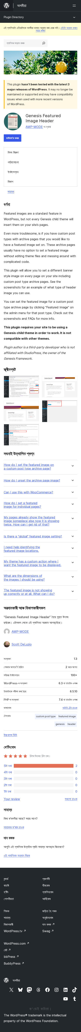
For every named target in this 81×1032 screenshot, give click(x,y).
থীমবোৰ (46, 885)
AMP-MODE (34, 127)
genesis (60, 724)
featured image (67, 716)
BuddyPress (14, 963)
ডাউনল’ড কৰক (12, 138)
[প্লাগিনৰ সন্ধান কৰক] (43, 43)
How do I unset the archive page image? (32, 480)
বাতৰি (6, 885)
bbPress (11, 957)
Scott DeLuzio (22, 644)
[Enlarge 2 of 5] (34, 406)
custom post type (46, 716)
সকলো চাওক (71, 799)
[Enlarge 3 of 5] (34, 429)
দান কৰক (48, 924)
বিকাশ (10, 181)
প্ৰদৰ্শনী (46, 879)
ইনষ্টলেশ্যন (13, 172)
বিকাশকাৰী (8, 924)
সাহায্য (11, 191)
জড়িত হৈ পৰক (49, 911)
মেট (7, 950)
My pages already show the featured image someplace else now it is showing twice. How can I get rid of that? (31, 521)
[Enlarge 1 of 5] (34, 381)
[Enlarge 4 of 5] (72, 381)
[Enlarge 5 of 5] (72, 405)
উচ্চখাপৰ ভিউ (10, 735)
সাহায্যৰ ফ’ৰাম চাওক (14, 827)
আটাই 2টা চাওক (70, 707)
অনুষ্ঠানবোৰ (47, 918)
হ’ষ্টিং (6, 892)
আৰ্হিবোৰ (46, 899)
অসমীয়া (16, 980)
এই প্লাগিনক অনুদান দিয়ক (17, 855)
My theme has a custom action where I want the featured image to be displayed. (32, 563)
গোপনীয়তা (9, 899)
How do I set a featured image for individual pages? (22, 504)
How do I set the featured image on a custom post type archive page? (29, 466)
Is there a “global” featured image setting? (33, 536)
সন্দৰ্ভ (6, 879)
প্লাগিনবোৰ (47, 892)
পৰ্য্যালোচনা (13, 162)
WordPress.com (16, 943)
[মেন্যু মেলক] (75, 5)
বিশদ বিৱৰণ (13, 152)
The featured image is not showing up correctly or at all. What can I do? (29, 592)
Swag (48, 931)
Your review (12, 799)
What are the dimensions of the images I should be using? (24, 577)
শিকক (6, 911)
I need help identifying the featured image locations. (22, 549)
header (72, 724)
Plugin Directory (14, 17)
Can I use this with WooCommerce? (28, 492)
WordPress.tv (15, 931)
